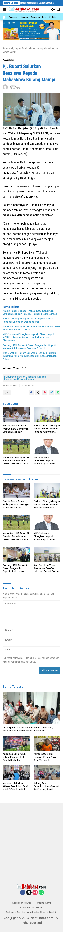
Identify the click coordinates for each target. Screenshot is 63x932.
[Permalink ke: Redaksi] (5, 86)
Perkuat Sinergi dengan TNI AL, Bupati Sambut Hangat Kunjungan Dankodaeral (28, 320)
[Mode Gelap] (53, 9)
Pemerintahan (8, 60)
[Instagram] (35, 892)
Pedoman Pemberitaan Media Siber (25, 912)
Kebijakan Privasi (21, 902)
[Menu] (5, 9)
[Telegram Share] (51, 392)
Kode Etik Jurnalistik (31, 907)
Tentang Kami (43, 902)
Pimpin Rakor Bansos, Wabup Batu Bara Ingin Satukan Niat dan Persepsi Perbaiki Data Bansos (30, 312)
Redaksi (13, 86)
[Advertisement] (31, 842)
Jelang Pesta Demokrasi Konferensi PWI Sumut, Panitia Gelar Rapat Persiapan (47, 786)
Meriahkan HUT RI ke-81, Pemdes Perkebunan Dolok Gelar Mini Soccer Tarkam (31, 328)
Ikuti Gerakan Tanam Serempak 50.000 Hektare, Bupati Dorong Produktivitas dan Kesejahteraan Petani (30, 356)
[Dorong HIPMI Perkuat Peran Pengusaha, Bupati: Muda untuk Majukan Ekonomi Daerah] (16, 554)
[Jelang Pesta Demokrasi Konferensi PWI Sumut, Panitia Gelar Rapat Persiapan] (47, 772)
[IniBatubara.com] (25, 9)
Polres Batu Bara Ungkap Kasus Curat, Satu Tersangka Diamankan (45, 757)
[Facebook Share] (31, 392)
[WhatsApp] (41, 892)
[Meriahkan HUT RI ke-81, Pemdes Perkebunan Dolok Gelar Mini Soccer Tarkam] (16, 446)
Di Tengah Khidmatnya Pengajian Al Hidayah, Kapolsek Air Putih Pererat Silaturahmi (28, 729)
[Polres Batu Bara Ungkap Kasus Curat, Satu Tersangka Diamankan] (47, 743)
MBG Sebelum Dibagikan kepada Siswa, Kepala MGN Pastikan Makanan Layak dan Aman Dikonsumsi (29, 337)
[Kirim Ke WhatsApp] (57, 392)
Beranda (6, 48)
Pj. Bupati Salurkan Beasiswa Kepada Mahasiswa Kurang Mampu (25, 378)
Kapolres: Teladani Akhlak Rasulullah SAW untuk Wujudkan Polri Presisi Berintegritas (15, 786)
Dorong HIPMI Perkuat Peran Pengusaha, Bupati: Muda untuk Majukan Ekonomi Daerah (29, 347)
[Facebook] (22, 892)
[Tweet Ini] (37, 392)
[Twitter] (29, 892)
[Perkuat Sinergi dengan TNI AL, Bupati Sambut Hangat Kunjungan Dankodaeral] (47, 414)
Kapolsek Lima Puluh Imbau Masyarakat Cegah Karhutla (14, 756)
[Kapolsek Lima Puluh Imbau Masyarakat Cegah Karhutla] (16, 743)
